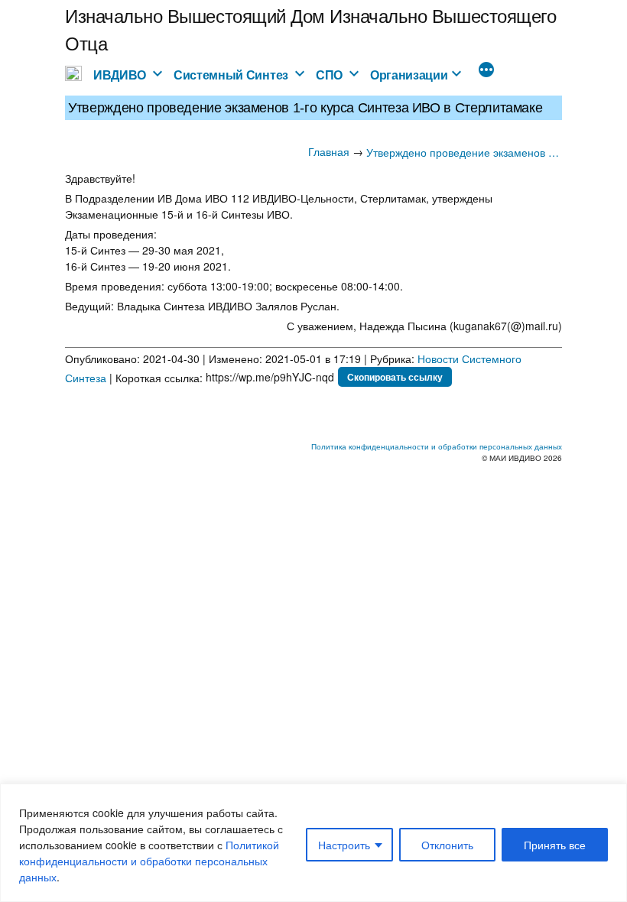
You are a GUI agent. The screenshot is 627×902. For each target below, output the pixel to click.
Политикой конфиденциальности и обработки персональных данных (149, 860)
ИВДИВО (119, 74)
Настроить (344, 844)
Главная (328, 151)
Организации (409, 74)
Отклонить (447, 844)
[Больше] (486, 71)
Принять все (555, 844)
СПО (329, 74)
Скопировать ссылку (395, 377)
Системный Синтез (231, 74)
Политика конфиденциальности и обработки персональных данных (436, 446)
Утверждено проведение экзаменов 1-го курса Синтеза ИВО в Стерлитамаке (464, 152)
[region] (313, 843)
